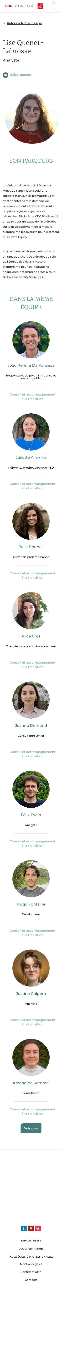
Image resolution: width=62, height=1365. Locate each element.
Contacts (31, 1279)
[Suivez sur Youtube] (31, 1228)
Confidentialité (31, 1272)
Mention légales (31, 1264)
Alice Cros (31, 636)
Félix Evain (31, 815)
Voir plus (31, 1128)
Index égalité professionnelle (31, 1256)
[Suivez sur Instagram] (38, 1228)
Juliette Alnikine (31, 457)
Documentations (31, 1248)
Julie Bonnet (31, 547)
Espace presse (31, 1240)
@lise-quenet (20, 75)
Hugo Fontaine (31, 904)
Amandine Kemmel (31, 1083)
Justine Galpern (31, 993)
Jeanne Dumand (31, 725)
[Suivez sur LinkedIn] (5, 75)
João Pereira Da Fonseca (31, 365)
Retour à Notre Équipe (24, 23)
